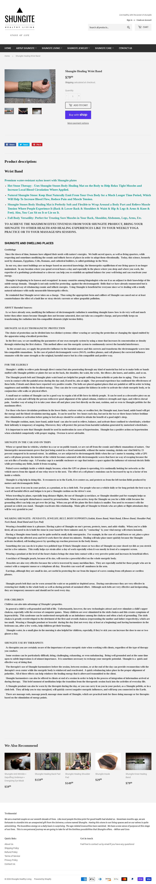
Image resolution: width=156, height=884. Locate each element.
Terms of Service (12, 856)
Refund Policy (11, 852)
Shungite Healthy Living (21, 879)
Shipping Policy (12, 848)
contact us (96, 844)
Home (8, 48)
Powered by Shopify (42, 879)
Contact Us (125, 48)
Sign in (129, 20)
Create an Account (143, 20)
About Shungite (25, 48)
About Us (9, 844)
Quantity (69, 90)
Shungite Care (103, 48)
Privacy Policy (11, 860)
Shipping (69, 82)
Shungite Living (51, 48)
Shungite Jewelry (77, 48)
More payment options (78, 123)
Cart (145, 27)
